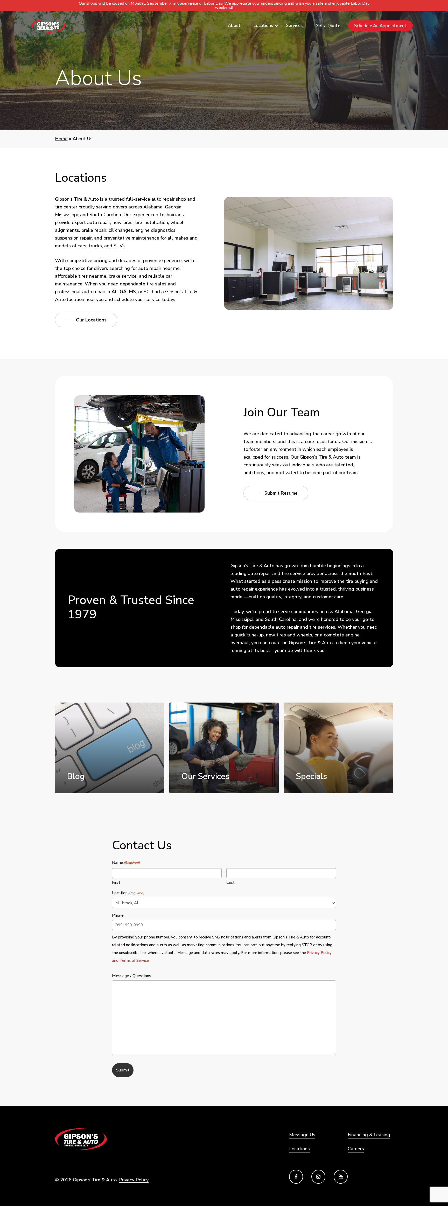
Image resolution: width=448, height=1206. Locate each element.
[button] (86, 320)
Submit (122, 1070)
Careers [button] (356, 1149)
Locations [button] (299, 1149)
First (116, 882)
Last (230, 882)
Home (61, 139)
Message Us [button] (302, 1135)
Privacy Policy (134, 1180)
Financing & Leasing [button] (369, 1135)
